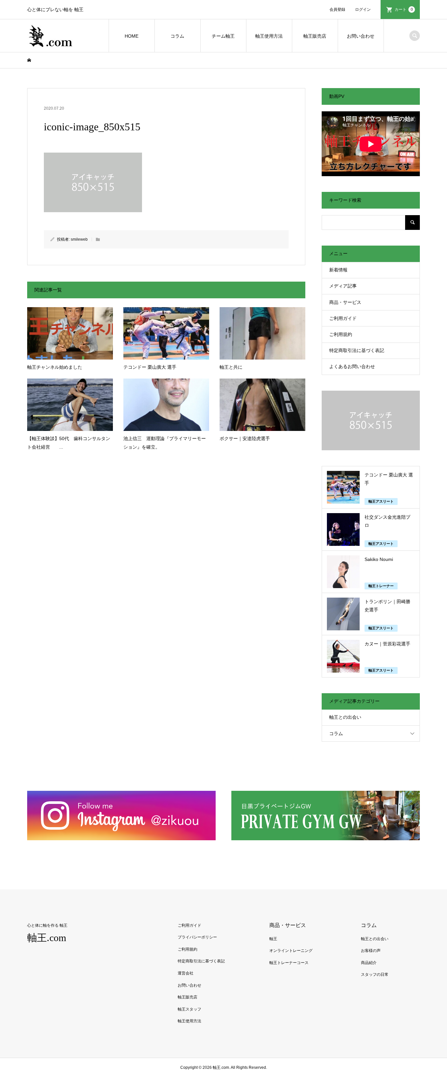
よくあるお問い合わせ (352, 366)
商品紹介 (369, 962)
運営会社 (185, 973)
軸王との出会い (345, 717)
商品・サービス (345, 302)
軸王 (273, 939)
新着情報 (338, 269)
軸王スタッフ (189, 1009)
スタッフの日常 (374, 974)
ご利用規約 (340, 334)
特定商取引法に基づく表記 (356, 350)
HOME (131, 36)
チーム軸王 (223, 36)
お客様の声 (371, 950)
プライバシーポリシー (197, 937)
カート (404, 9)
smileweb (79, 239)
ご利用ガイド (343, 318)
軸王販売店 (314, 36)
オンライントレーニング (291, 950)
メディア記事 (343, 285)
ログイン (363, 9)
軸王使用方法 (269, 36)
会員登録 (337, 9)
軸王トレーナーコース (289, 962)
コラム (177, 36)
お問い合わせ (360, 36)
